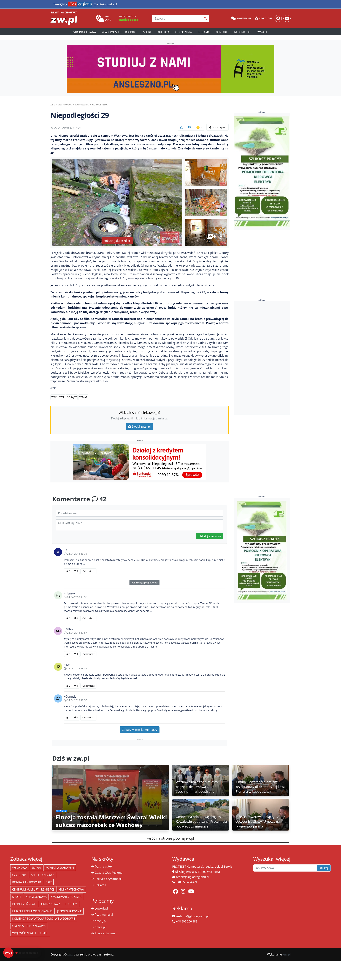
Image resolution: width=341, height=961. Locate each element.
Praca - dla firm (105, 933)
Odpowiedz (88, 571)
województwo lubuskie (30, 933)
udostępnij (218, 127)
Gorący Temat (100, 104)
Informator (242, 32)
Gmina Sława (50, 904)
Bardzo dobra (128, 20)
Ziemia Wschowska (61, 104)
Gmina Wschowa (71, 889)
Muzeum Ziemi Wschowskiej (32, 911)
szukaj (324, 868)
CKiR (49, 882)
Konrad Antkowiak (26, 882)
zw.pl (70, 954)
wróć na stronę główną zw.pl (170, 838)
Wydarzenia (82, 104)
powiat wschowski (59, 868)
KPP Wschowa (36, 897)
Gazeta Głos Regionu (109, 873)
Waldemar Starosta (66, 897)
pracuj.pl (100, 921)
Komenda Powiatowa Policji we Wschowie (43, 919)
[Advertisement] (262, 358)
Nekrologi (265, 18)
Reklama (203, 32)
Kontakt (221, 32)
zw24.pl (262, 32)
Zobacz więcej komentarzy (139, 730)
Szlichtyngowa (42, 875)
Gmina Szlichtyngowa (28, 926)
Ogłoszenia (183, 32)
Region (130, 32)
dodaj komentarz (211, 536)
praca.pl (100, 927)
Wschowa (57, 397)
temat (83, 397)
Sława (36, 868)
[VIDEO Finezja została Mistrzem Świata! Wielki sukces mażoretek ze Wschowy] (110, 797)
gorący (72, 397)
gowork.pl (101, 908)
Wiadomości (110, 32)
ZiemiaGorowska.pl (105, 4)
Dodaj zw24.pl (141, 426)
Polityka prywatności (108, 879)
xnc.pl (287, 954)
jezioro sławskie (69, 911)
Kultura (163, 32)
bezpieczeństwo (24, 904)
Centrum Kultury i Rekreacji (33, 889)
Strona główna (84, 32)
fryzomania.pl (104, 915)
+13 (218, 236)
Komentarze (244, 18)
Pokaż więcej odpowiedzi (144, 582)
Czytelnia (19, 875)
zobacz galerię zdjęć (117, 241)
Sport (147, 32)
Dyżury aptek (103, 866)
